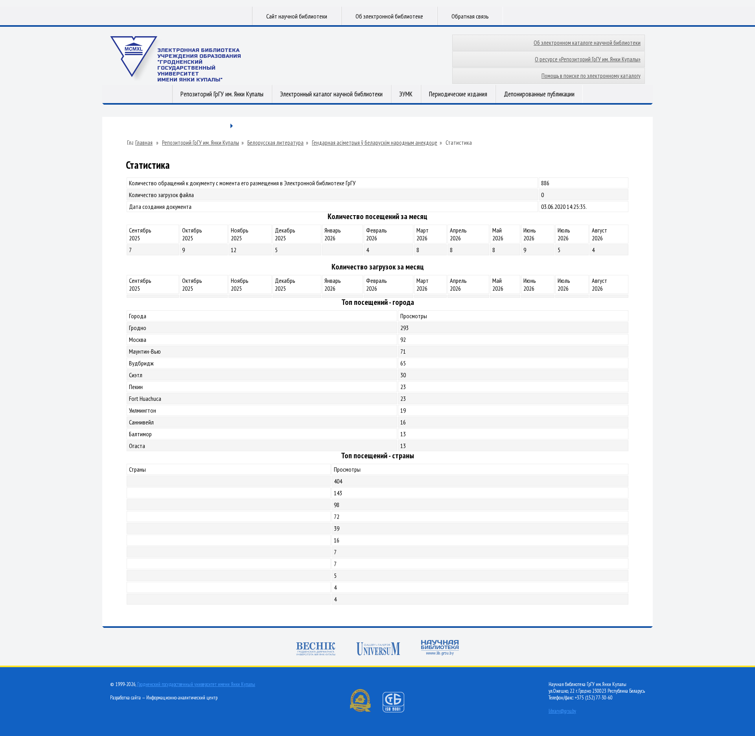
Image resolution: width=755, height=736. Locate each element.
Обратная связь (470, 16)
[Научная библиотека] (440, 647)
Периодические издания (458, 94)
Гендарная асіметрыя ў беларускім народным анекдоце (374, 143)
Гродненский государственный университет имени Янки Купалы (196, 684)
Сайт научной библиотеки (296, 16)
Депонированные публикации (539, 94)
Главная (144, 143)
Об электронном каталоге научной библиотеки (587, 42)
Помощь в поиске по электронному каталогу (591, 75)
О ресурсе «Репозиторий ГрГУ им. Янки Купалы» (588, 59)
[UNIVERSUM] (378, 648)
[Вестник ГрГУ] (315, 648)
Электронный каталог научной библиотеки (331, 94)
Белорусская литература (275, 143)
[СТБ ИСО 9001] (398, 710)
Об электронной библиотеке (389, 16)
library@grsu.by (562, 711)
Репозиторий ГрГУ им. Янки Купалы (221, 94)
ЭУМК (405, 94)
